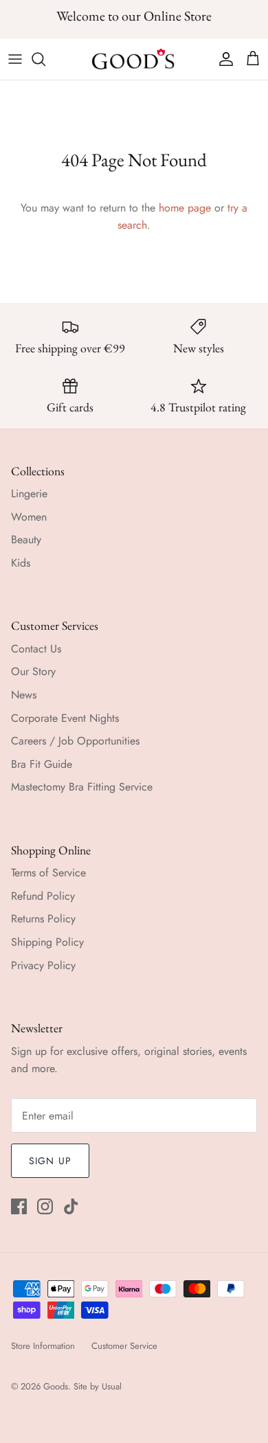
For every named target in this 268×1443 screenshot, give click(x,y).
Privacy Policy (43, 965)
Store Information (43, 1345)
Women (29, 517)
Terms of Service (48, 872)
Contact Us (36, 649)
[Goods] (134, 59)
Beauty (26, 539)
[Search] (45, 59)
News (23, 695)
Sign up (50, 1161)
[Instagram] (45, 1206)
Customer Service (124, 1345)
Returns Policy (43, 919)
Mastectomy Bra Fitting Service (82, 787)
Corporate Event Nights (65, 718)
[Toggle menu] (15, 59)
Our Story (33, 671)
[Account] (223, 59)
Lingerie (29, 493)
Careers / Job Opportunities (75, 741)
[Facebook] (19, 1206)
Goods (55, 1386)
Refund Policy (43, 896)
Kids (20, 563)
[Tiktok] (71, 1206)
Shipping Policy (47, 942)
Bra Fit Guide (41, 764)
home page (185, 208)
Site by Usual (98, 1386)
